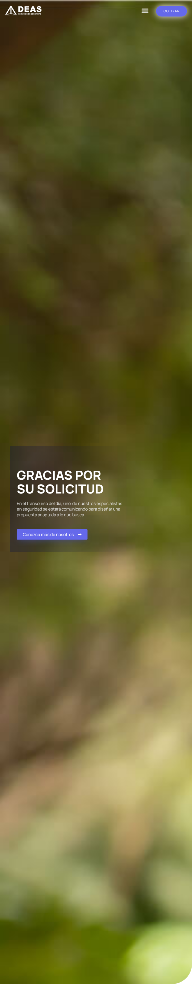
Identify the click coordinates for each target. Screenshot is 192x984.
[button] (144, 11)
